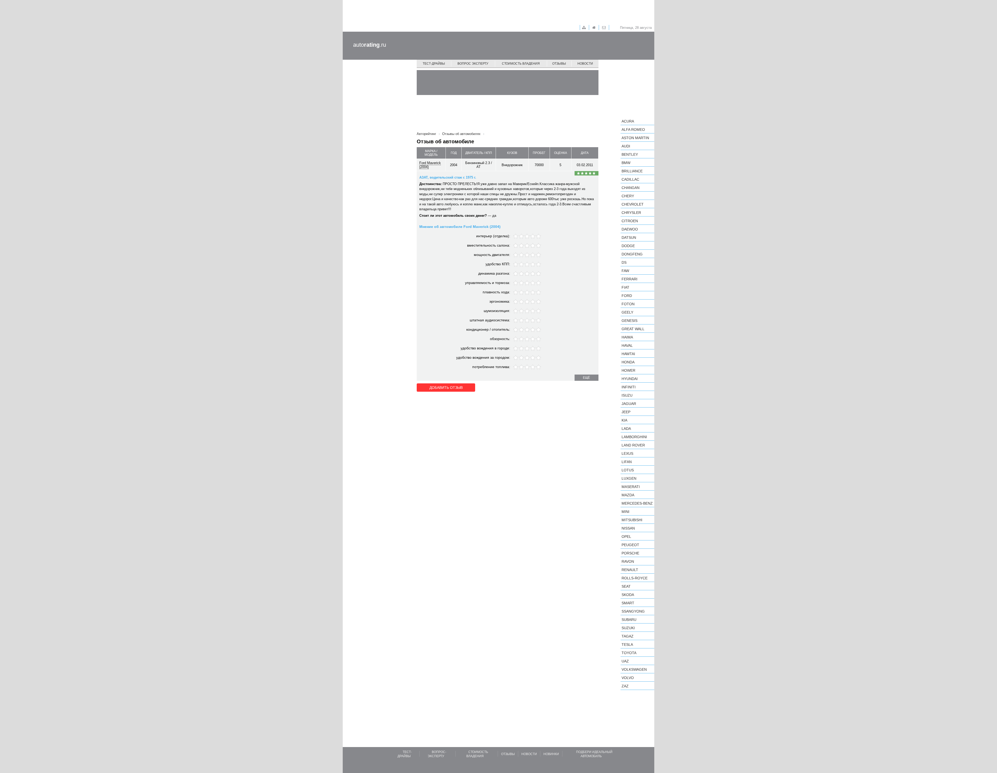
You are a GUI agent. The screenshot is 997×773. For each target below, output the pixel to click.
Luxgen (629, 478)
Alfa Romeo (633, 129)
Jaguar (629, 404)
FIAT (625, 287)
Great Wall (633, 329)
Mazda (628, 495)
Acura (628, 121)
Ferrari (629, 279)
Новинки (551, 754)
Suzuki (628, 628)
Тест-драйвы (434, 63)
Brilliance (632, 171)
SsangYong (633, 611)
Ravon (628, 561)
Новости (585, 63)
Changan (630, 188)
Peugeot (630, 545)
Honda (628, 362)
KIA (624, 420)
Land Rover (633, 445)
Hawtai (628, 354)
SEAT (626, 586)
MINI (625, 512)
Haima (627, 337)
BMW (626, 163)
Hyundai (630, 379)
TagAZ (628, 636)
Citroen (630, 221)
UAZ (625, 661)
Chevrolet (633, 204)
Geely (627, 312)
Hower (628, 370)
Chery (628, 196)
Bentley (630, 154)
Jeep (626, 412)
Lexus (627, 453)
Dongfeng (632, 254)
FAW (625, 271)
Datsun (629, 237)
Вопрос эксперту (472, 63)
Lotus (628, 470)
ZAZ (625, 686)
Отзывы (559, 63)
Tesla (627, 644)
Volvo (628, 678)
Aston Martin (635, 138)
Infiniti (629, 387)
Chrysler (631, 213)
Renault (630, 570)
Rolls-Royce (635, 578)
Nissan (628, 528)
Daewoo (630, 229)
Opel (626, 536)
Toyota (629, 653)
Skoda (628, 595)
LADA (626, 428)
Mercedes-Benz (637, 503)
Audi (626, 146)
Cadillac (630, 179)
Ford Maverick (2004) (430, 165)
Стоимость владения (521, 63)
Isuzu (627, 395)
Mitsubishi (632, 520)
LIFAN (627, 462)
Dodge (628, 246)
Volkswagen (634, 669)
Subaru (629, 620)
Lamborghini (634, 437)
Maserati (631, 487)
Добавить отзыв (446, 387)
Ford (627, 296)
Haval (627, 345)
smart (628, 603)
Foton (628, 304)
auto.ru (369, 45)
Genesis (629, 320)
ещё (586, 377)
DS (624, 262)
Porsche (630, 553)
